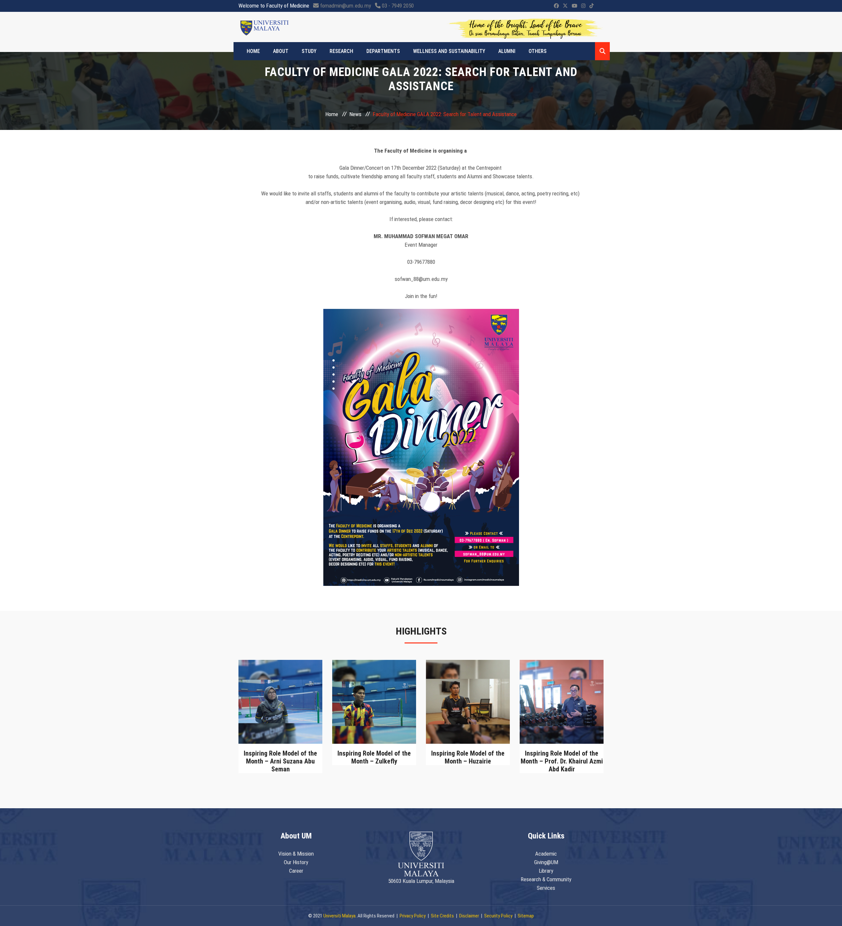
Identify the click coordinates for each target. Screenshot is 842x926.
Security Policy (498, 916)
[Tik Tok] (591, 6)
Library (546, 870)
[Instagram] (583, 6)
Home (253, 51)
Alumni (506, 51)
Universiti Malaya (339, 916)
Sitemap (526, 916)
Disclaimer (469, 916)
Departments (383, 51)
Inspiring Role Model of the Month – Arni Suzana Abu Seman (280, 761)
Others (538, 51)
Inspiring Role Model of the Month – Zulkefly (374, 757)
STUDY (309, 51)
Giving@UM (546, 862)
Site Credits (442, 916)
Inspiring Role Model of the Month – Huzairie (468, 757)
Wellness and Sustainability (449, 51)
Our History (296, 862)
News (355, 114)
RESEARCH (341, 51)
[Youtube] (574, 6)
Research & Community (546, 879)
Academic (546, 853)
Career (296, 870)
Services (546, 888)
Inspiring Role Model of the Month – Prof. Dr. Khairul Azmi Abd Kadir (562, 761)
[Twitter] (565, 6)
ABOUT (280, 51)
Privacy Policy (413, 916)
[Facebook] (556, 6)
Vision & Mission (296, 853)
